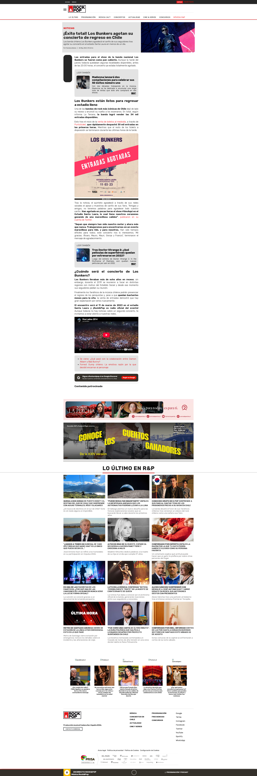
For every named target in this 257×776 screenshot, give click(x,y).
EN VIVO (67, 2)
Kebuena (165, 759)
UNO (119, 759)
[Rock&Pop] (77, 9)
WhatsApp (180, 740)
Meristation (158, 764)
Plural (123, 764)
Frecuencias (158, 717)
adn (157, 756)
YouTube (179, 732)
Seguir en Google (129, 377)
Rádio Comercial (168, 764)
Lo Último (73, 17)
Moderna (114, 764)
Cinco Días (132, 759)
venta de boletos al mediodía (112, 121)
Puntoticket (80, 124)
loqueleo (149, 764)
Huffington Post (108, 759)
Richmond (104, 764)
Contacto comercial (73, 729)
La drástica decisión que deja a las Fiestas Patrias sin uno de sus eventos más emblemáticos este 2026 (152, 690)
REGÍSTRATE (189, 2)
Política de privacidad (115, 750)
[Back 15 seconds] (129, 772)
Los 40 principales (115, 756)
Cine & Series (149, 17)
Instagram (180, 721)
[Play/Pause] (134, 772)
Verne (152, 759)
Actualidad (134, 17)
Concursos (164, 17)
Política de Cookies (132, 750)
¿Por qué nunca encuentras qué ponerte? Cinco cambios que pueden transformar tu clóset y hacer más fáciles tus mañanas (176, 692)
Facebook (180, 725)
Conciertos (119, 17)
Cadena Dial (157, 759)
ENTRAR (179, 2)
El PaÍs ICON (132, 764)
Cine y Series (136, 726)
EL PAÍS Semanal (146, 759)
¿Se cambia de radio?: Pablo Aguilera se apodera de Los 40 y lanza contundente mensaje (80, 690)
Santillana (125, 756)
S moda (140, 764)
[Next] (143, 772)
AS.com (151, 756)
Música (133, 713)
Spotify (179, 736)
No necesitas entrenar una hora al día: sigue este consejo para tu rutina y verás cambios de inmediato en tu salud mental (104, 692)
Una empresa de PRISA (88, 758)
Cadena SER (144, 756)
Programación (88, 17)
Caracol (164, 756)
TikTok (178, 717)
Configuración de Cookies (149, 750)
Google (178, 713)
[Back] (124, 772)
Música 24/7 (105, 17)
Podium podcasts (104, 761)
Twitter (179, 729)
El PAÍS (105, 756)
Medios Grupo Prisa (88, 762)
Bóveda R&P (179, 17)
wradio (125, 759)
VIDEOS (74, 2)
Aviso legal (102, 750)
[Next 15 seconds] (138, 772)
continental (140, 759)
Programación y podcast (177, 772)
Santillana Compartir (135, 756)
